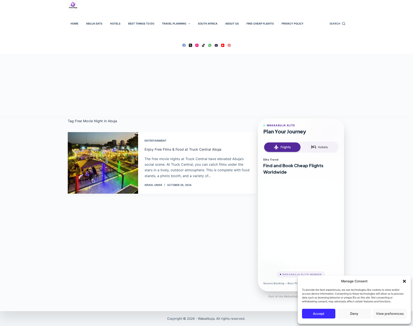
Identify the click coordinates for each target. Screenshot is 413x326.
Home (74, 23)
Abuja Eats (94, 23)
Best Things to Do (141, 23)
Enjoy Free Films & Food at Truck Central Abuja (183, 149)
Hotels (115, 23)
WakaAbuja (206, 319)
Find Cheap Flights (260, 23)
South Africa (207, 23)
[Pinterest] (229, 45)
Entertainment (155, 140)
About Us (232, 23)
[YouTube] (222, 45)
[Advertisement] (206, 86)
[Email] (216, 45)
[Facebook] (184, 45)
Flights (282, 147)
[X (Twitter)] (190, 45)
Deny (354, 314)
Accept (318, 314)
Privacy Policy (293, 23)
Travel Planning (174, 23)
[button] (404, 281)
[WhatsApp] (209, 45)
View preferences (390, 314)
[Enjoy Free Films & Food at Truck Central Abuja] (103, 163)
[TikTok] (203, 45)
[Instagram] (197, 45)
